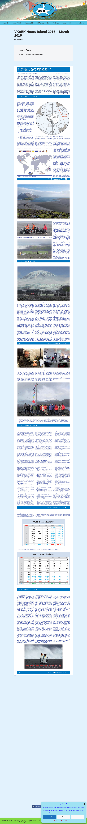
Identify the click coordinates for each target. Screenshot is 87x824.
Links (49, 23)
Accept (50, 816)
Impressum (71, 820)
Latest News (6, 23)
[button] (83, 804)
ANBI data (56, 23)
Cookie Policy (57, 820)
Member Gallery (79, 23)
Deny (63, 816)
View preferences (78, 816)
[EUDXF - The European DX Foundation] (43, 10)
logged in (28, 54)
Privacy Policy (64, 820)
